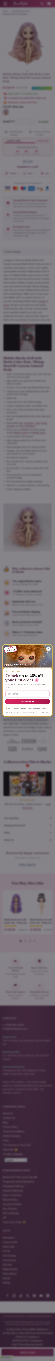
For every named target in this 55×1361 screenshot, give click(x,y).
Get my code (27, 701)
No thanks (45, 712)
